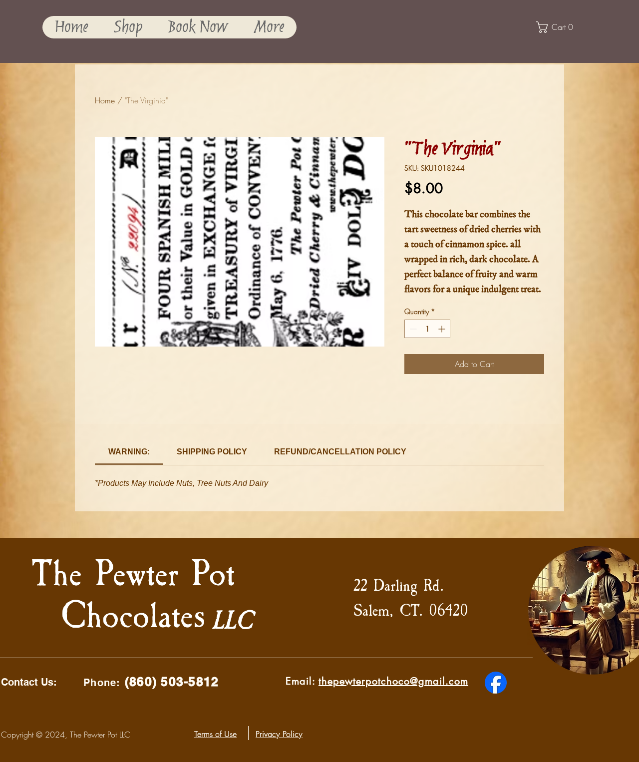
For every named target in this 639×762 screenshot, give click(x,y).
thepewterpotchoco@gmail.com (393, 681)
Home (105, 100)
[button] (128, 27)
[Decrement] (412, 329)
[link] (129, 451)
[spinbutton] (427, 329)
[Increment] (442, 329)
